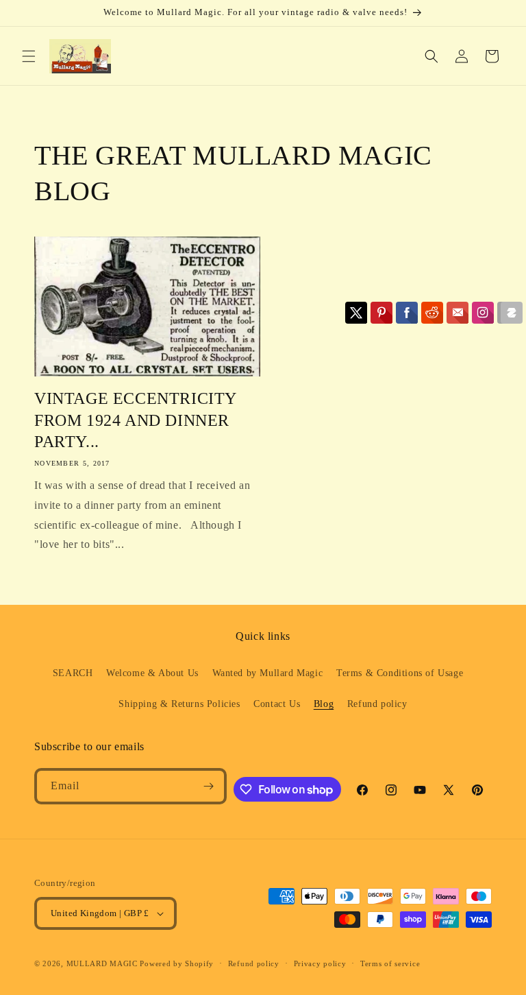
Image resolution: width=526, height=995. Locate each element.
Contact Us (276, 704)
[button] (29, 56)
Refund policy (377, 704)
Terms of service (390, 963)
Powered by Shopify (177, 963)
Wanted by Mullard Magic (267, 673)
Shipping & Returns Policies (179, 704)
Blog (324, 704)
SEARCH (73, 673)
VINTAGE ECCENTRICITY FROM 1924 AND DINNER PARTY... (135, 419)
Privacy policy (320, 963)
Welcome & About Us (152, 673)
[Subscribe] (209, 786)
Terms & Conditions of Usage (399, 673)
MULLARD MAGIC (102, 963)
